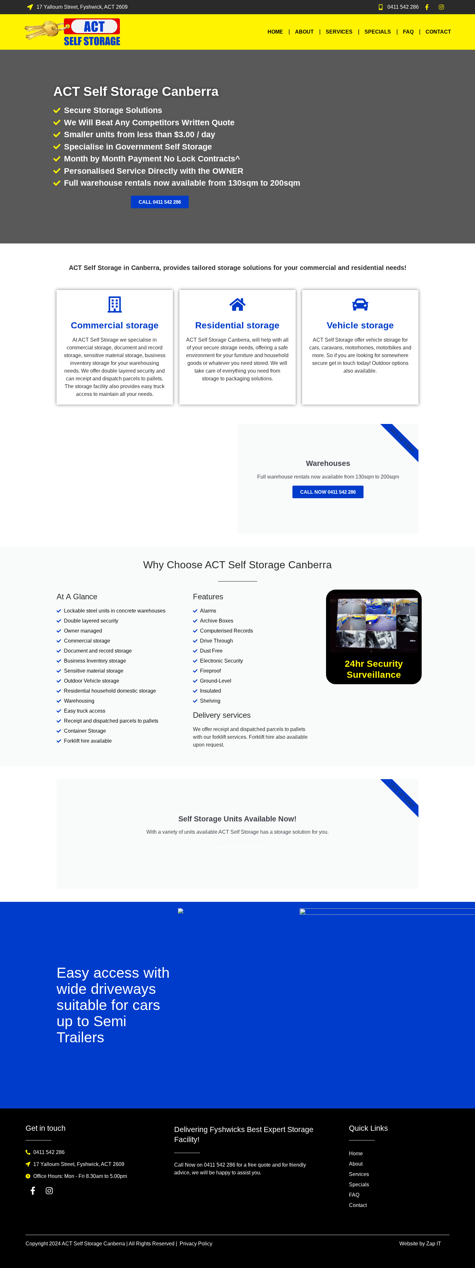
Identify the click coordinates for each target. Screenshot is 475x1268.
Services (339, 32)
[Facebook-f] (33, 1190)
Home (275, 32)
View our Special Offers (237, 847)
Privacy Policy (196, 1243)
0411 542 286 (219, 1165)
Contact (438, 32)
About (304, 32)
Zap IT (433, 1243)
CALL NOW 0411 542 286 (328, 492)
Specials (377, 32)
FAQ (408, 32)
